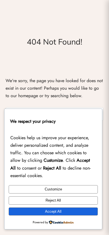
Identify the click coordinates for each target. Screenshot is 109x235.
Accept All (53, 211)
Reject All (53, 200)
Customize (53, 189)
